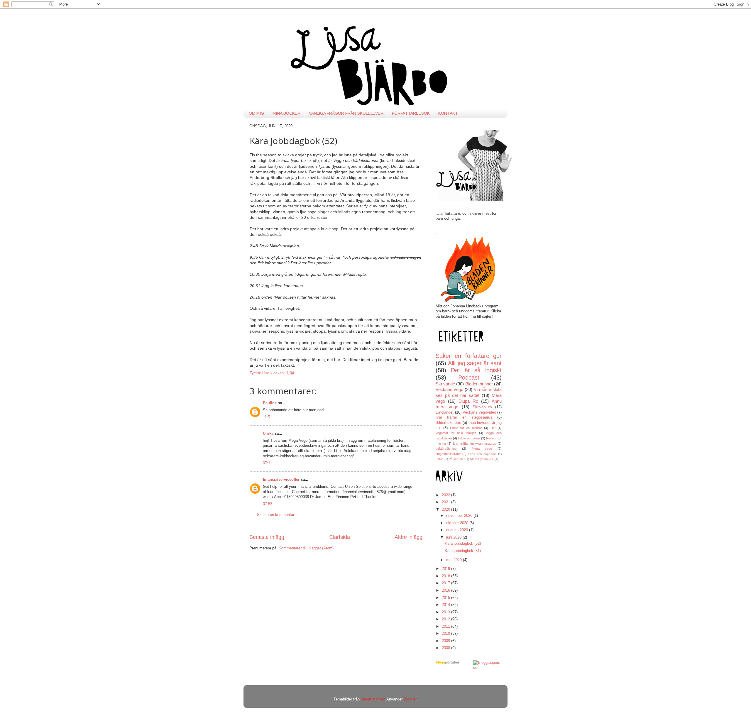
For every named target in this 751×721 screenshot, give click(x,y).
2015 (446, 598)
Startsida (339, 537)
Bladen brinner (479, 383)
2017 (446, 583)
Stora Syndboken (482, 459)
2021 (446, 502)
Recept (491, 438)
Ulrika (268, 433)
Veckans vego (449, 389)
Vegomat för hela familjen (456, 433)
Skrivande (445, 383)
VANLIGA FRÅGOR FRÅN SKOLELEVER (346, 113)
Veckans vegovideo (479, 412)
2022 (446, 495)
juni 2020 (454, 537)
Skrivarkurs (482, 407)
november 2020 (459, 516)
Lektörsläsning (446, 448)
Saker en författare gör (469, 356)
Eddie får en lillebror (466, 428)
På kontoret (457, 459)
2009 (446, 641)
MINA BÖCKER (286, 113)
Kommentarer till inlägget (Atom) (306, 548)
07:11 (267, 463)
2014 (446, 605)
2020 (446, 509)
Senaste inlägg (266, 537)
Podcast (468, 377)
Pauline (270, 403)
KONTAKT (448, 113)
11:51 (267, 417)
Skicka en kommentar (275, 515)
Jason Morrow (372, 699)
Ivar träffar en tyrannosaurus (474, 443)
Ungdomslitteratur (448, 454)
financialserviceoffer (281, 480)
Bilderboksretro (448, 423)
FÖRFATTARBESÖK (411, 113)
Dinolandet (445, 412)
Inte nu (441, 443)
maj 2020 (454, 560)
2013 (446, 612)
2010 (446, 634)
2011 (446, 626)
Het (492, 428)
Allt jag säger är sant (475, 363)
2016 (446, 590)
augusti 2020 (457, 530)
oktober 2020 (457, 523)
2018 (446, 576)
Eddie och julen (469, 438)
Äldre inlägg (408, 537)
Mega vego (482, 448)
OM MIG (256, 113)
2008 (446, 648)
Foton (440, 459)
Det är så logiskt (476, 370)
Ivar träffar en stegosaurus (464, 417)
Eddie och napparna (482, 454)
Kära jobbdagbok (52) (463, 543)
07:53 (267, 504)
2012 (446, 619)
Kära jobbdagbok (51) (463, 551)
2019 (446, 569)
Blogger (410, 699)
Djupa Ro (468, 401)
